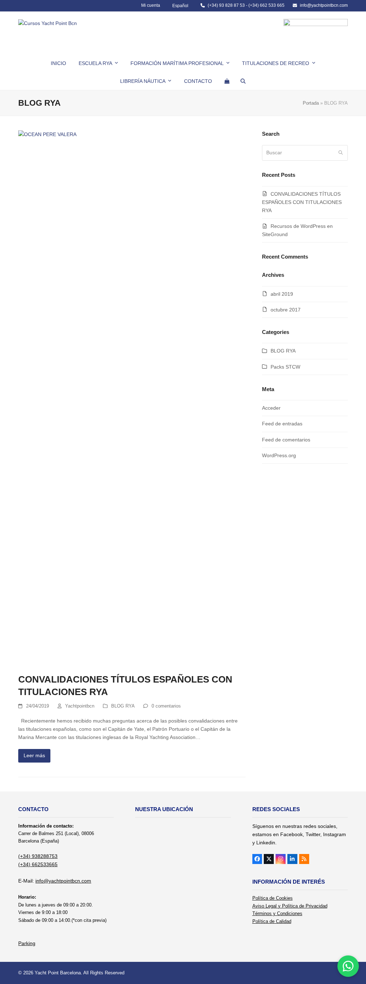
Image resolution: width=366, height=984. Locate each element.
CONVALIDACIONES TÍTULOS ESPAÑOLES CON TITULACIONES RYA (302, 202)
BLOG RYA (123, 706)
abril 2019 (282, 294)
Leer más (34, 755)
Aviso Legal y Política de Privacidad (289, 906)
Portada (311, 103)
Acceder (271, 408)
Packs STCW (285, 367)
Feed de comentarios (286, 440)
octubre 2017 (286, 310)
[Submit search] (340, 152)
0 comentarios (166, 706)
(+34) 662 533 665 (266, 5)
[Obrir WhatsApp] (348, 966)
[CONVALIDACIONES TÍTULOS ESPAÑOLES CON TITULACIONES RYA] (132, 398)
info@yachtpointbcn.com (324, 5)
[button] (227, 81)
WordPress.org (279, 455)
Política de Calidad (271, 921)
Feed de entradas (282, 423)
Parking (26, 943)
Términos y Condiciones (277, 913)
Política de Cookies (272, 898)
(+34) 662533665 (38, 864)
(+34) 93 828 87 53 (226, 5)
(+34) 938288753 (38, 856)
